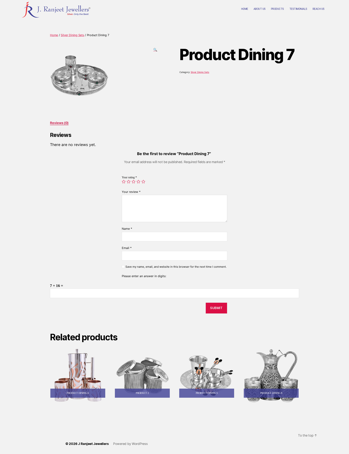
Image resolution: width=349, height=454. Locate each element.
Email (127, 248)
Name (127, 228)
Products (277, 9)
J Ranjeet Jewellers (93, 444)
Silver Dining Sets (72, 35)
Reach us (318, 9)
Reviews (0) (59, 123)
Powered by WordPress (130, 444)
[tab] (59, 122)
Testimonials (298, 9)
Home (244, 9)
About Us (260, 9)
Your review (131, 192)
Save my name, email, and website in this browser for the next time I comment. (175, 266)
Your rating (129, 177)
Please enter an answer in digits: (144, 276)
